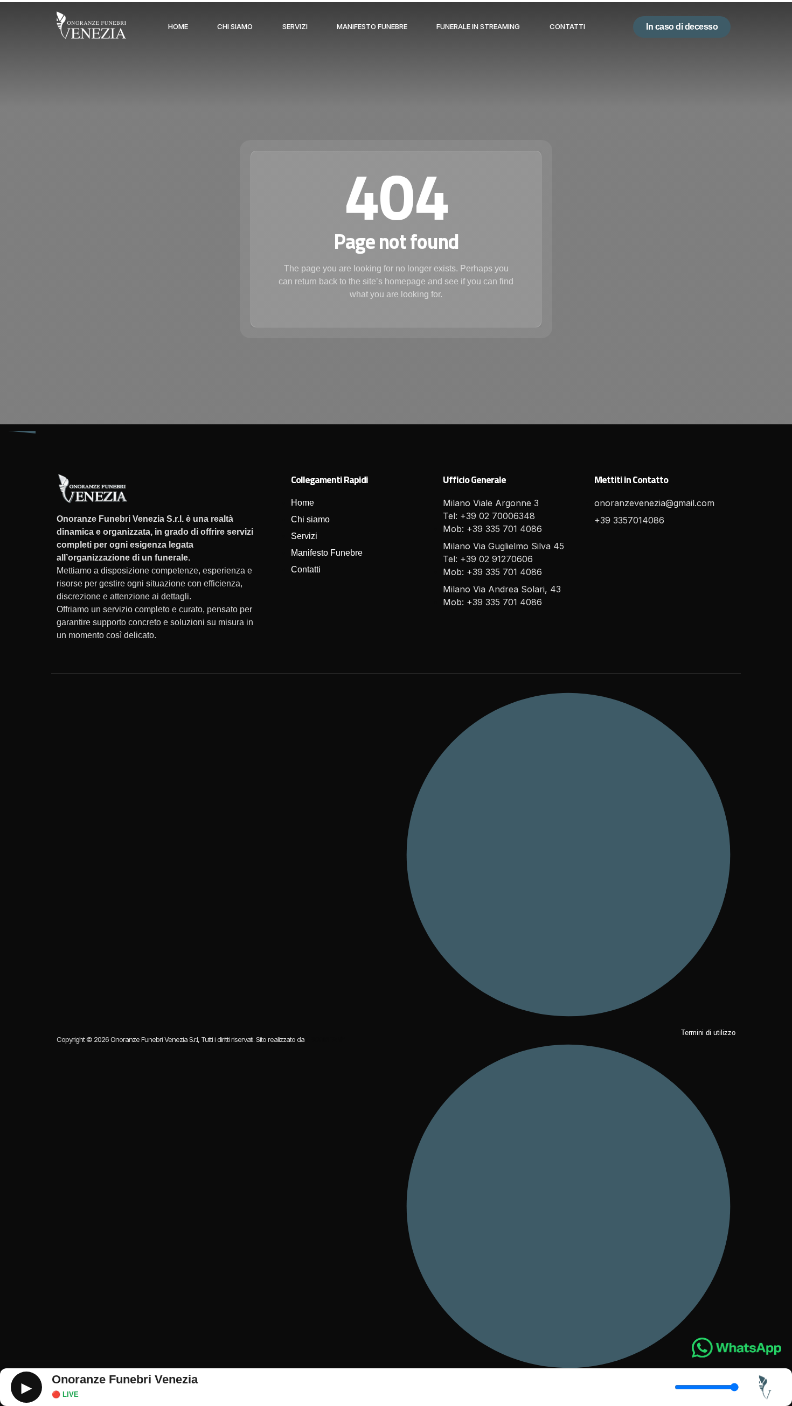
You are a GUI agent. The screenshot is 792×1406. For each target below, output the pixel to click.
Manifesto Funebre (372, 26)
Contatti (567, 26)
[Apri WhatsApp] (736, 1348)
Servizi (295, 26)
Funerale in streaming (478, 26)
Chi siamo (235, 26)
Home (178, 26)
